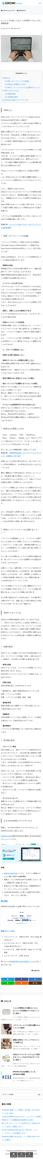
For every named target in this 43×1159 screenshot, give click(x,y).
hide (25, 73)
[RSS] (21, 983)
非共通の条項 (11, 97)
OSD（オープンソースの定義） (17, 81)
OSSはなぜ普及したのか (15, 84)
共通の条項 (10, 94)
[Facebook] (21, 979)
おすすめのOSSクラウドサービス (15, 100)
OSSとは (6, 78)
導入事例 (4, 901)
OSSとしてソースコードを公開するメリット (23, 87)
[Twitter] (8, 979)
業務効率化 (22, 10)
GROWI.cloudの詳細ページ (23, 961)
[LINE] (7, 983)
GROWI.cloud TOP (9, 10)
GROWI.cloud (6, 836)
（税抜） (8, 931)
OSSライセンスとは (10, 91)
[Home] (12, 3)
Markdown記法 (10, 873)
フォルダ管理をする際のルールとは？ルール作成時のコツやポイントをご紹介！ (26, 1010)
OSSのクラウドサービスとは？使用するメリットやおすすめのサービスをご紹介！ (26, 1057)
